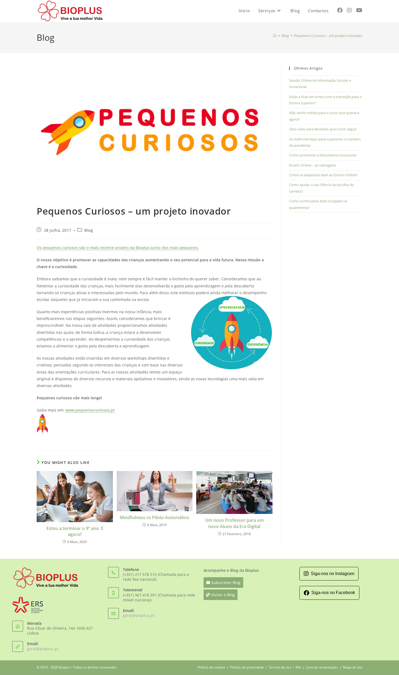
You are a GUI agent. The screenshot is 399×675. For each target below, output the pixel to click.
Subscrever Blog (225, 582)
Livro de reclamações (322, 667)
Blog (88, 230)
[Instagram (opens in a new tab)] (349, 10)
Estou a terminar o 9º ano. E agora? (74, 531)
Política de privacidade (247, 667)
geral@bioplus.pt (42, 648)
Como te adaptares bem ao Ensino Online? (323, 174)
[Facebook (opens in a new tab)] (340, 10)
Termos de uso (279, 667)
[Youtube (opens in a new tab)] (359, 10)
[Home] (275, 35)
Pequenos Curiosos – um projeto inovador (328, 35)
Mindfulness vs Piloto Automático (154, 517)
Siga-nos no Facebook (333, 592)
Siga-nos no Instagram (332, 573)
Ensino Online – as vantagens (312, 165)
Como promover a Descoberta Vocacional (322, 155)
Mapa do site (352, 667)
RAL (298, 667)
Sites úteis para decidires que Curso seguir (323, 129)
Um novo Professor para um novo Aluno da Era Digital (234, 523)
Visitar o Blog (222, 594)
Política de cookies (211, 667)
